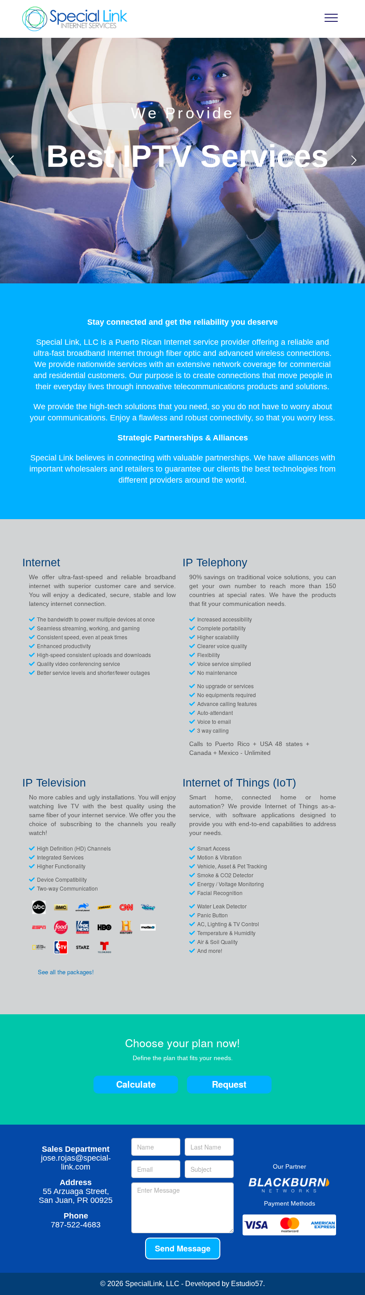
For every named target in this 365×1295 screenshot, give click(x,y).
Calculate (136, 1083)
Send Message (183, 1248)
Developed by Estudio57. (225, 1283)
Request (229, 1083)
